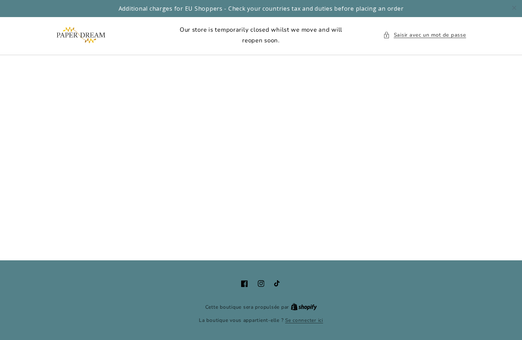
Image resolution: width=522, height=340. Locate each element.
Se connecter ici (304, 320)
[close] (514, 7)
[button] (424, 35)
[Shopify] (304, 307)
